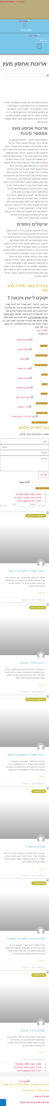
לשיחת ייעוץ (42, 330)
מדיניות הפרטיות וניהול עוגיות (34, 1102)
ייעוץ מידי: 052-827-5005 (13, 2)
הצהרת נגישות (42, 1096)
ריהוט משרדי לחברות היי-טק (27, 571)
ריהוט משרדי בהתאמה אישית (26, 754)
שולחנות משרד (35, 846)
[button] (24, 25)
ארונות (45, 162)
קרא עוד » (41, 593)
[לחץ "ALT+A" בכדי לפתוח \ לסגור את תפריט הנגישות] (3, 1102)
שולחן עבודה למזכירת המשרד (26, 938)
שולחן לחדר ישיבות (32, 1030)
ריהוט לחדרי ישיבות (32, 662)
